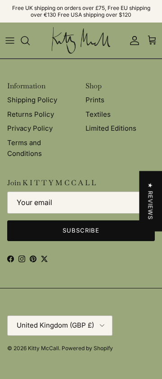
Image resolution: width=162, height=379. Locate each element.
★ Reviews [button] (150, 201)
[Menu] (10, 40)
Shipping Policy (32, 100)
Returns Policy (30, 114)
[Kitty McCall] (81, 40)
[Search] (30, 40)
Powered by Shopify (87, 348)
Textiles (98, 114)
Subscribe (81, 230)
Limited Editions (111, 128)
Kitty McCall (43, 348)
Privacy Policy (30, 128)
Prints (95, 100)
